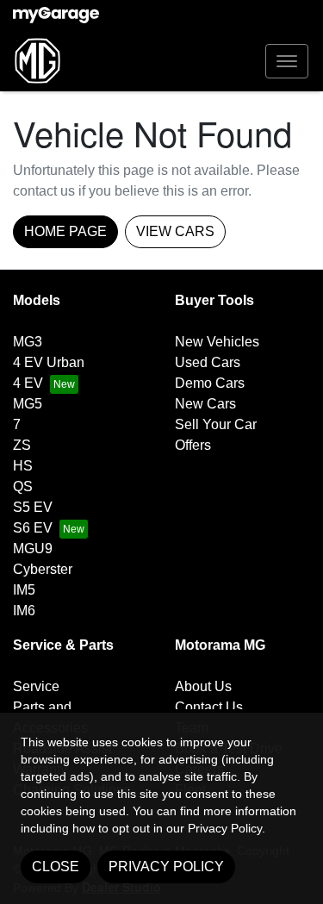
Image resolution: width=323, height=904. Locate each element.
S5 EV (33, 507)
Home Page (65, 231)
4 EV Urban (48, 362)
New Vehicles (217, 341)
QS (23, 486)
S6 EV (33, 528)
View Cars (175, 231)
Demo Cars (210, 383)
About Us (203, 686)
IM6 (24, 610)
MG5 (27, 403)
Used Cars (207, 362)
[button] (286, 61)
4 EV (28, 383)
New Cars (205, 403)
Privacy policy (166, 866)
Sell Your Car (216, 424)
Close (55, 866)
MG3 (27, 341)
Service (36, 686)
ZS (22, 445)
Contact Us (209, 707)
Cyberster (42, 569)
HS (23, 465)
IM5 (24, 590)
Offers (193, 445)
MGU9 (33, 548)
